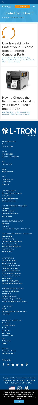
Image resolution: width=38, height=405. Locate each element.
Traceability (6, 60)
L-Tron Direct (6, 181)
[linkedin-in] (13, 364)
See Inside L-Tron (7, 179)
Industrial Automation (9, 260)
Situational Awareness (9, 201)
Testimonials (6, 341)
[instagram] (9, 364)
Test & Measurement (9, 263)
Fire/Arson (5, 223)
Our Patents (6, 333)
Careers (4, 343)
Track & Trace (6, 293)
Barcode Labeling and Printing (12, 241)
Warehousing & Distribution (11, 291)
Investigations (6, 196)
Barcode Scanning (8, 239)
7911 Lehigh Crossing (9, 141)
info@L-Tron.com (7, 171)
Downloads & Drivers (9, 351)
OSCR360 (5, 208)
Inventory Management (9, 296)
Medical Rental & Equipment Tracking (14, 301)
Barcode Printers (7, 58)
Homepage (5, 17)
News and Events (7, 335)
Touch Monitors (7, 251)
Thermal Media (7, 216)
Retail (4, 309)
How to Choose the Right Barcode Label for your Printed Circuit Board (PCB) (19, 103)
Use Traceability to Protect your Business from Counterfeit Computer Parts (17, 49)
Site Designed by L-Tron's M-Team (21, 383)
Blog (28, 58)
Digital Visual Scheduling (10, 268)
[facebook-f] (4, 364)
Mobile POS (6, 314)
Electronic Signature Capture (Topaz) (14, 311)
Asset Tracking (7, 236)
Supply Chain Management (11, 271)
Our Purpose (6, 323)
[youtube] (23, 364)
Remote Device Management (11, 246)
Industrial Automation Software (12, 283)
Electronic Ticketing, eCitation (12, 193)
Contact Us (5, 184)
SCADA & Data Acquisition (10, 281)
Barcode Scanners (20, 58)
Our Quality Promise (8, 325)
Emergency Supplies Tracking (11, 299)
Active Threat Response (10, 198)
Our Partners (6, 330)
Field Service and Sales (9, 244)
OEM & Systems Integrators (11, 265)
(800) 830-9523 (7, 154)
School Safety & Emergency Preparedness (16, 229)
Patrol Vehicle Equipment (10, 213)
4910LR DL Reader (8, 211)
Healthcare (5, 226)
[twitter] (18, 364)
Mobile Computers (8, 249)
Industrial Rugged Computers (11, 273)
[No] (35, 397)
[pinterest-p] (27, 364)
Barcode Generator (8, 353)
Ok (19, 401)
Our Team (5, 328)
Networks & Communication (11, 276)
